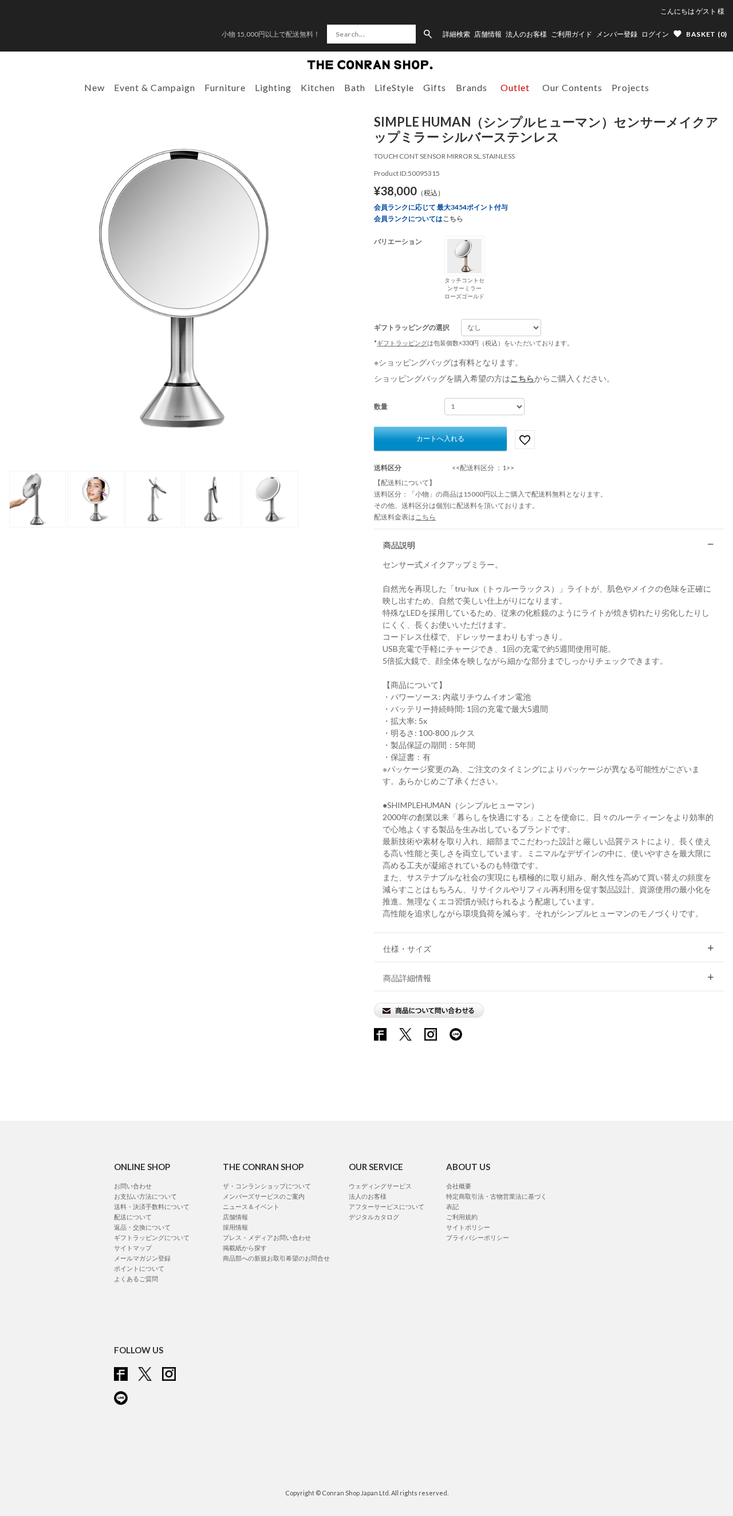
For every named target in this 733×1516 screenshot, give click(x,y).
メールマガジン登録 (142, 1258)
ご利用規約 (462, 1216)
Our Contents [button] (572, 87)
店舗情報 (488, 34)
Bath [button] (354, 87)
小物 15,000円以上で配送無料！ (271, 34)
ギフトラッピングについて (152, 1237)
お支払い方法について (145, 1196)
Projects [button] (630, 87)
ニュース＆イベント (251, 1206)
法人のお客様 (526, 34)
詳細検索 (456, 34)
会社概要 (458, 1186)
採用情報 (235, 1227)
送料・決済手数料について (152, 1206)
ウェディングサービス (380, 1186)
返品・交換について (142, 1227)
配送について (133, 1216)
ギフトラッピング (402, 342)
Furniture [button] (225, 87)
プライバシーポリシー (477, 1237)
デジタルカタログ (374, 1216)
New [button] (94, 87)
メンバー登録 (616, 34)
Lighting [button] (273, 87)
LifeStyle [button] (394, 87)
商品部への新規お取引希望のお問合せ (276, 1258)
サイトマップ (133, 1247)
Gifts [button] (434, 87)
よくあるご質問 (136, 1278)
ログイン (655, 34)
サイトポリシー (468, 1227)
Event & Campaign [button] (154, 87)
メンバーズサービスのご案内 (264, 1196)
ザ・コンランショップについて (267, 1186)
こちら (453, 218)
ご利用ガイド (571, 34)
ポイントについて (139, 1268)
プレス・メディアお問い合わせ (267, 1237)
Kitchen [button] (318, 87)
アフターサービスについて (386, 1206)
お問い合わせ (133, 1186)
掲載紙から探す (245, 1247)
